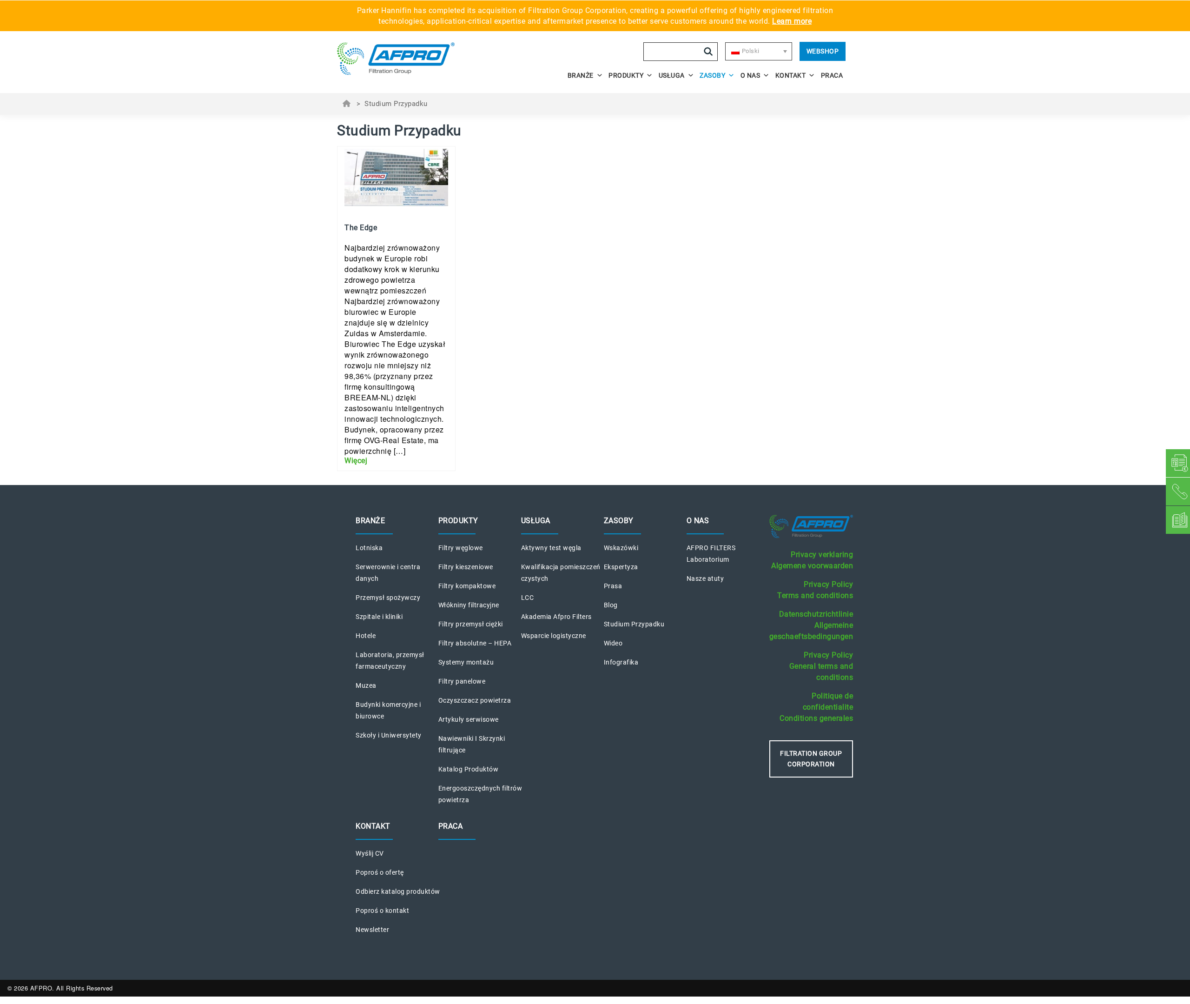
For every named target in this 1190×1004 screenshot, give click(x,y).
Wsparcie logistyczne (553, 635)
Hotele (366, 635)
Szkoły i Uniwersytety (389, 735)
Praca (832, 75)
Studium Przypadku (634, 624)
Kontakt (790, 75)
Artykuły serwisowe (468, 719)
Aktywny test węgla (551, 548)
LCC (527, 597)
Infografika (621, 662)
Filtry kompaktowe (467, 586)
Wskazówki (621, 548)
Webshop (823, 51)
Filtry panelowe (462, 681)
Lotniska (369, 548)
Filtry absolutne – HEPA (475, 643)
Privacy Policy (828, 584)
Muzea (366, 685)
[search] (708, 51)
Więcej (355, 460)
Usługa (672, 75)
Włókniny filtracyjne (468, 605)
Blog (611, 605)
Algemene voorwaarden (812, 565)
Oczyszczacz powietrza (474, 700)
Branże (581, 75)
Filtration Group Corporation (811, 759)
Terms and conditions (815, 595)
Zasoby (712, 75)
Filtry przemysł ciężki (470, 624)
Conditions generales (816, 718)
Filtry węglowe (460, 548)
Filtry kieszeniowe (465, 567)
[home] (400, 58)
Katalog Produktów (468, 769)
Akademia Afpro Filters (556, 616)
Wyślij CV (370, 853)
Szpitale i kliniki (379, 616)
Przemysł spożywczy (388, 597)
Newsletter (372, 929)
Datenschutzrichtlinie (816, 614)
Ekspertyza (621, 567)
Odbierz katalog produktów (398, 891)
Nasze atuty (705, 578)
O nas (750, 75)
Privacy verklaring (822, 554)
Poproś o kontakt (382, 910)
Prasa (613, 586)
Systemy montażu (466, 662)
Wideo (613, 643)
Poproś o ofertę (380, 872)
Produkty (625, 75)
